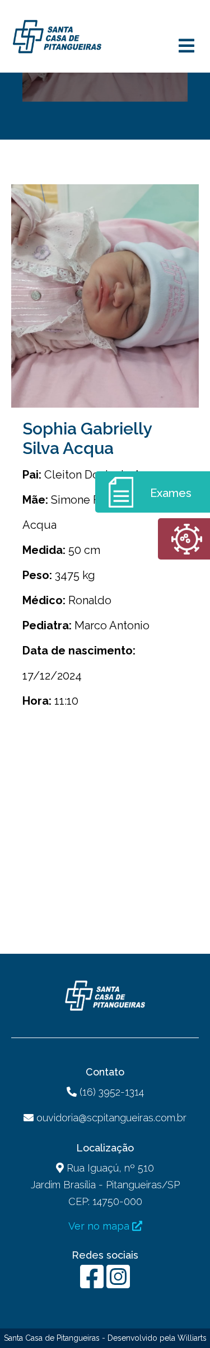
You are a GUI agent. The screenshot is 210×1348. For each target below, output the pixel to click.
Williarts (192, 1337)
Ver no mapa (100, 1226)
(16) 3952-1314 (110, 1092)
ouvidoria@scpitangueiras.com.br (111, 1118)
